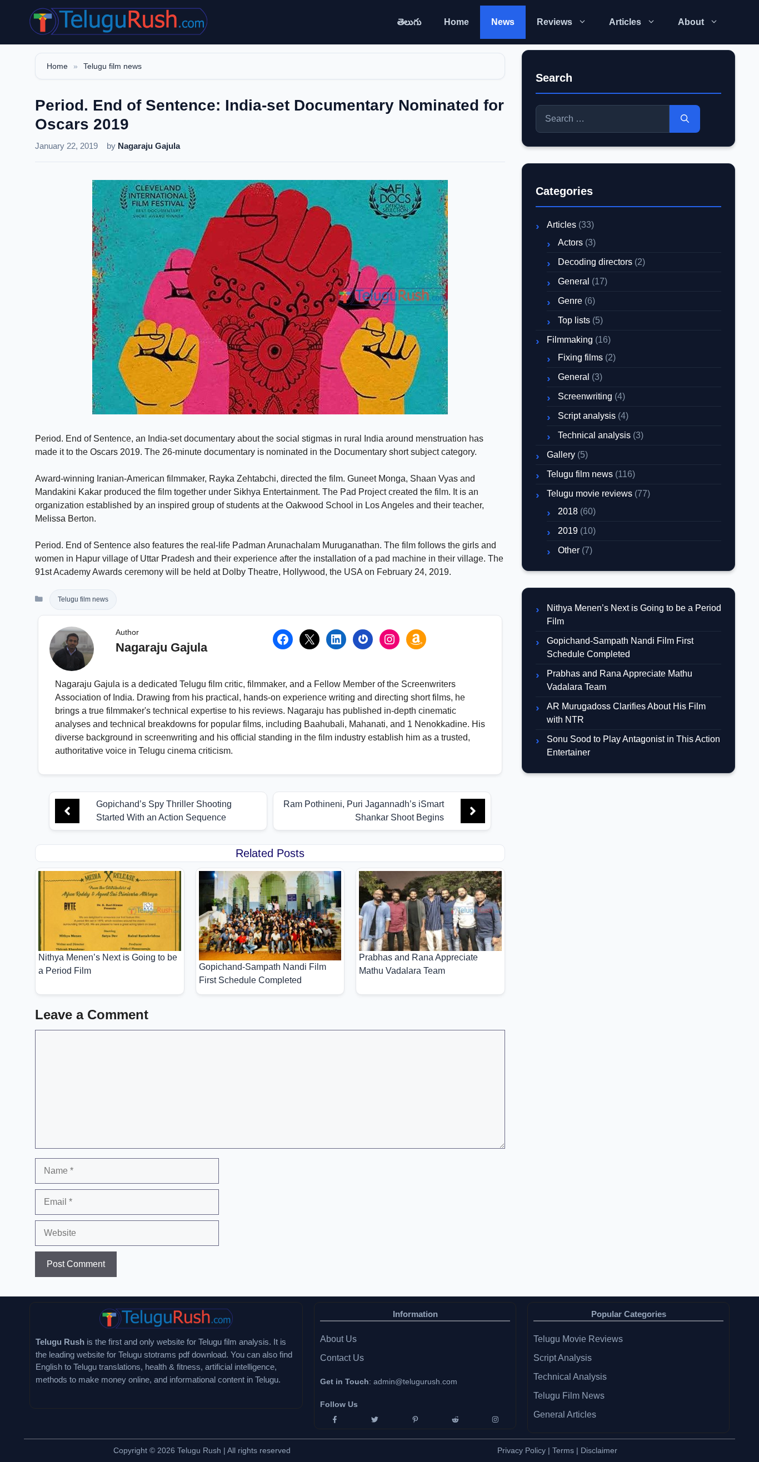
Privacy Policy (521, 1450)
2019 (568, 530)
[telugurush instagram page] (495, 1419)
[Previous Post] (67, 811)
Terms (564, 1450)
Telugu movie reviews (589, 493)
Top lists (574, 320)
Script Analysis (562, 1358)
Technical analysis (594, 435)
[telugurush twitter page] (374, 1419)
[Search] (685, 119)
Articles (625, 22)
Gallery (561, 454)
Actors (570, 242)
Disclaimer (599, 1450)
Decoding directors (595, 262)
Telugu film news (112, 66)
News (503, 22)
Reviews (554, 22)
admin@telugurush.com (415, 1381)
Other (569, 550)
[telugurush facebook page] (334, 1419)
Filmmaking (570, 339)
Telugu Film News (569, 1395)
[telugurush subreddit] (455, 1419)
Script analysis (587, 415)
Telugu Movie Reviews (578, 1339)
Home (456, 22)
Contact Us (342, 1358)
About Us (338, 1339)
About (691, 22)
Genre (570, 301)
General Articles (564, 1414)
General (574, 281)
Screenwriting (585, 396)
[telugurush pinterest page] (415, 1419)
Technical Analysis (570, 1376)
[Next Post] (473, 811)
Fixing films (580, 357)
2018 (568, 511)
